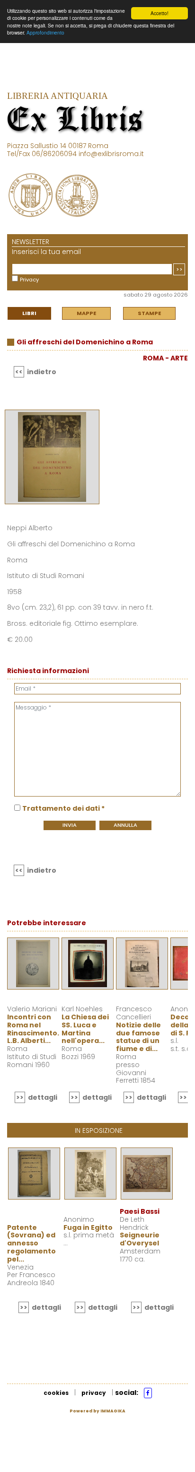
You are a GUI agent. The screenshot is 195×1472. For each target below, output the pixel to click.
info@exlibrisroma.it (111, 153)
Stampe (149, 313)
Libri (29, 313)
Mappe (86, 313)
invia (69, 825)
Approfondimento (45, 32)
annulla (125, 825)
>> (179, 269)
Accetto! (159, 13)
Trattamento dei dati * (63, 808)
